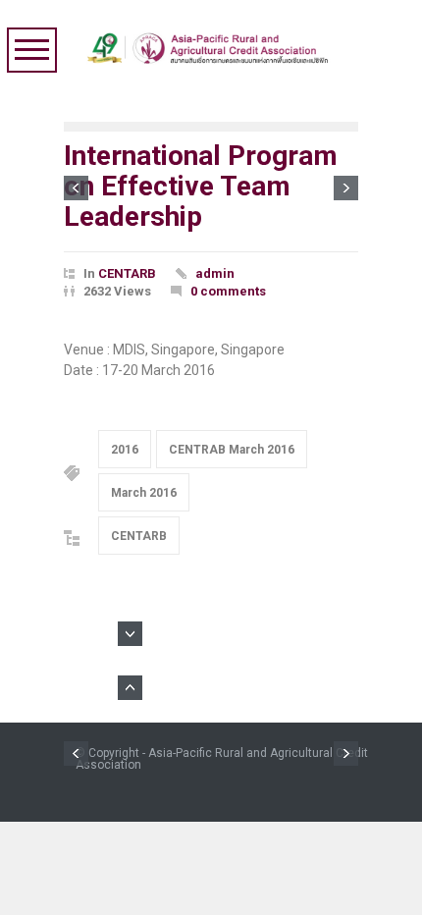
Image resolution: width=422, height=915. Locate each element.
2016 (124, 450)
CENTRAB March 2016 (231, 450)
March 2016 (144, 493)
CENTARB (127, 273)
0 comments (228, 291)
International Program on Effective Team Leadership (201, 186)
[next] (346, 188)
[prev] (76, 188)
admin (215, 273)
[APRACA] (212, 43)
